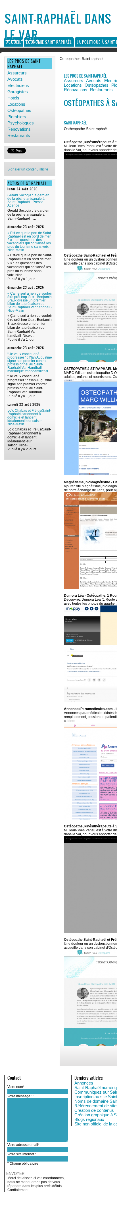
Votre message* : (20, 1096)
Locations (16, 104)
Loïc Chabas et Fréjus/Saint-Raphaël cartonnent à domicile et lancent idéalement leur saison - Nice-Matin (29, 417)
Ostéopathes (19, 110)
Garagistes (17, 92)
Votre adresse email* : (24, 1145)
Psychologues (20, 123)
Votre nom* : (16, 1087)
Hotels (13, 98)
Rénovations (19, 129)
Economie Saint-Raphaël (49, 42)
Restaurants (18, 135)
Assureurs (17, 73)
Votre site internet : (21, 1154)
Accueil (13, 42)
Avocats (15, 79)
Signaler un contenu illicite (27, 169)
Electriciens (18, 85)
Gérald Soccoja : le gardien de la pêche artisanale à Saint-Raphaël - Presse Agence (28, 200)
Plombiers (16, 117)
